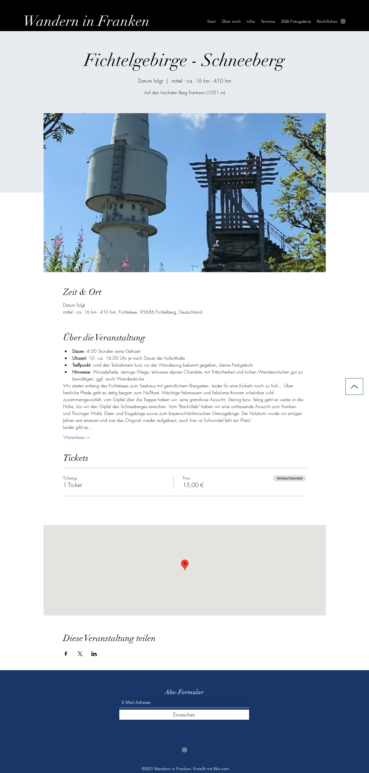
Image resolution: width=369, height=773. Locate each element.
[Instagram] (343, 21)
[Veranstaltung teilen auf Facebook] (66, 653)
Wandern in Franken (86, 21)
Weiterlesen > (76, 437)
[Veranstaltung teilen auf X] (80, 653)
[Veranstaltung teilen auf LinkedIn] (94, 653)
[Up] (354, 386)
